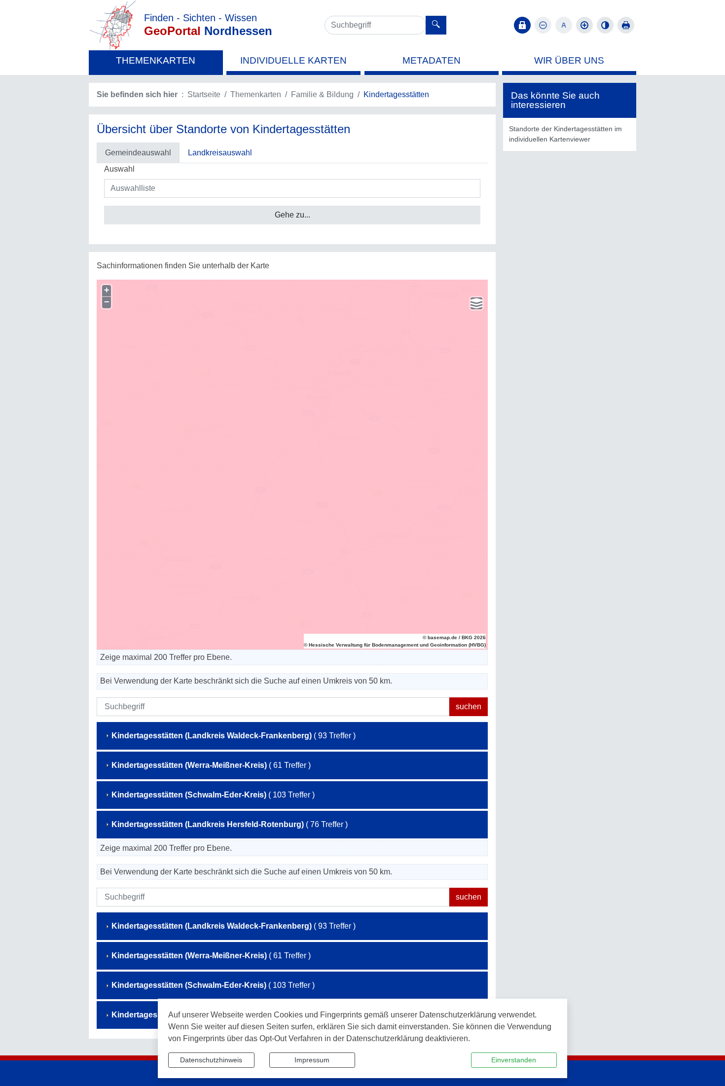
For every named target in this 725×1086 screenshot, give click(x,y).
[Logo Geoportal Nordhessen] (112, 24)
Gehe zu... (292, 215)
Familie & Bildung (322, 94)
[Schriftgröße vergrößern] (584, 25)
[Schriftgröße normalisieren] (563, 25)
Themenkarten (255, 94)
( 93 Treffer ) (233, 735)
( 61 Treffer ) (211, 765)
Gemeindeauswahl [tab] (138, 152)
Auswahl (119, 169)
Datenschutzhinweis (211, 1060)
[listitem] (569, 134)
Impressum (311, 1060)
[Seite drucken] (625, 25)
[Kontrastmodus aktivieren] (605, 25)
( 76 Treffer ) (229, 824)
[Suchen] (436, 25)
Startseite (203, 94)
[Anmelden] (522, 25)
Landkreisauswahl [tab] (220, 152)
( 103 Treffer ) (213, 795)
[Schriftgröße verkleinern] (543, 25)
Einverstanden (513, 1060)
